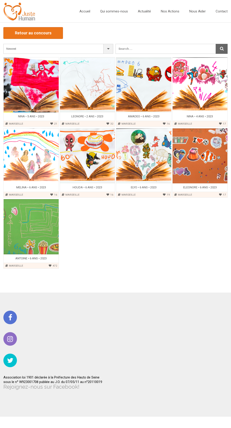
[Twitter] (10, 360)
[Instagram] (10, 339)
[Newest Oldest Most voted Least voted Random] (58, 49)
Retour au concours (33, 33)
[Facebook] (10, 317)
